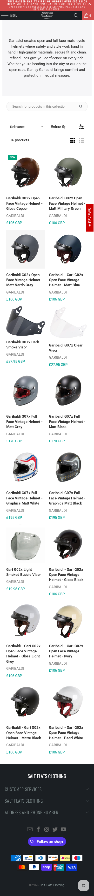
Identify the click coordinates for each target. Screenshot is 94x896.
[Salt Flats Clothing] (47, 15)
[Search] (76, 15)
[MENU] (2, 15)
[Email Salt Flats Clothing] (30, 829)
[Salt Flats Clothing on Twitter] (55, 829)
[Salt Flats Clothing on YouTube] (63, 829)
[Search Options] (83, 106)
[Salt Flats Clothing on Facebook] (38, 829)
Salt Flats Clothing (52, 885)
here (76, 6)
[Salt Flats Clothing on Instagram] (46, 829)
